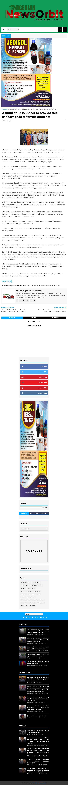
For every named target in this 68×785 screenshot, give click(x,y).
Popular (34, 513)
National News (26, 600)
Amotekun (36, 582)
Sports (32, 605)
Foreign (37, 591)
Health (23, 594)
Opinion (24, 603)
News (36, 600)
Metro (32, 597)
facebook (55, 317)
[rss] (38, 617)
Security (24, 605)
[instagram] (44, 617)
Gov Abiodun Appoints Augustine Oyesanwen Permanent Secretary (38, 707)
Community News (36, 585)
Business (24, 585)
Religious (41, 603)
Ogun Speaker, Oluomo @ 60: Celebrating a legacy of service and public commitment (38, 770)
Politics (32, 603)
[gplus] (26, 617)
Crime (23, 588)
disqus (33, 317)
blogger (12, 317)
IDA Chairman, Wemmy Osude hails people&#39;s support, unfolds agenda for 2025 (38, 630)
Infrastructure (34, 594)
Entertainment (26, 591)
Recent (24, 513)
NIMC (42, 600)
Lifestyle (24, 597)
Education (31, 588)
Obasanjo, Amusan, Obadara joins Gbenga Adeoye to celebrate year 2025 (38, 639)
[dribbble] (35, 617)
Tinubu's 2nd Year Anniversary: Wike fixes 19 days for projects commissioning (38, 679)
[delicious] (46, 617)
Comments (44, 513)
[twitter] (23, 617)
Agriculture (25, 582)
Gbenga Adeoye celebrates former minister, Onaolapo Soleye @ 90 (38, 761)
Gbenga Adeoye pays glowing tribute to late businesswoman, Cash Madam (38, 698)
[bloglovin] (32, 617)
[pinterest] (30, 617)
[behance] (41, 617)
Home (4, 109)
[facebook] (21, 617)
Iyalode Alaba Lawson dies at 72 (37, 715)
